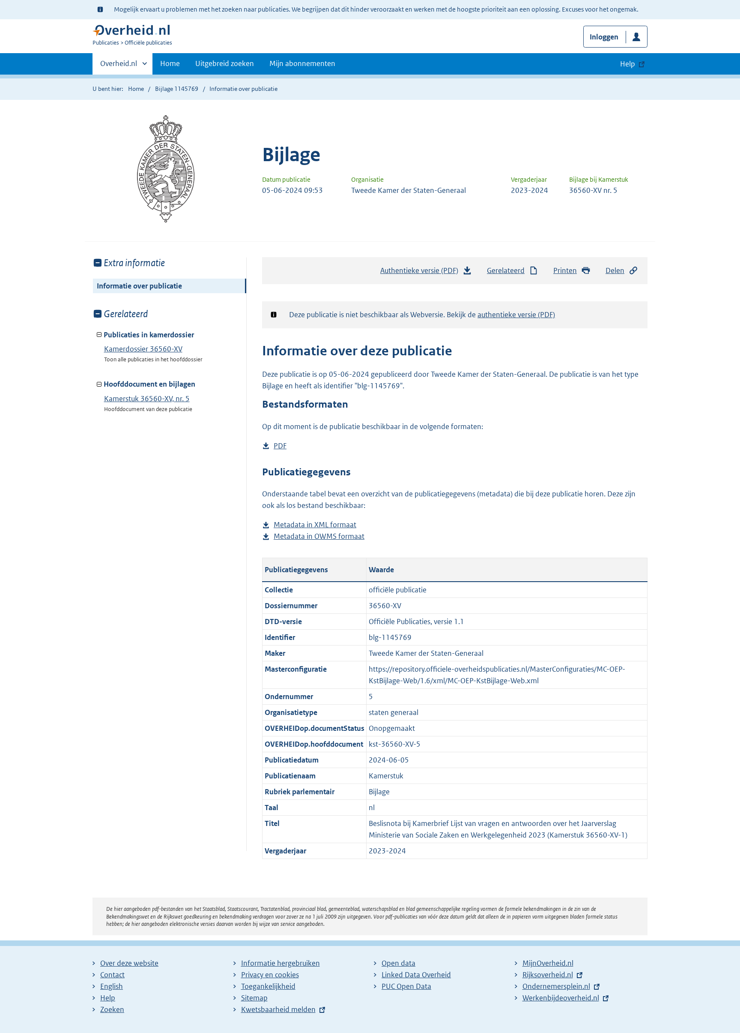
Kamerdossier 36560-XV (143, 349)
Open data (398, 963)
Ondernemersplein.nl (556, 986)
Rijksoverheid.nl (547, 974)
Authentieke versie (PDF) (422, 273)
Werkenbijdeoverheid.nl (560, 998)
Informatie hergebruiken (280, 963)
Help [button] (627, 64)
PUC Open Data (406, 986)
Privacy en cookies (270, 974)
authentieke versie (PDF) (516, 314)
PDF (280, 446)
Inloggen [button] (604, 37)
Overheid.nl (118, 66)
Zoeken (112, 1009)
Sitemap (254, 998)
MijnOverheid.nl (547, 963)
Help (107, 998)
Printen (565, 270)
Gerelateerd (506, 270)
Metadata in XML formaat (315, 525)
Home (170, 63)
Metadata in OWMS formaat (319, 537)
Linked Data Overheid (416, 974)
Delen (615, 270)
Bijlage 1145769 (176, 89)
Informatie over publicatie (139, 286)
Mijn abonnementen (302, 63)
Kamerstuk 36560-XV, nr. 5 (147, 398)
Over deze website (129, 963)
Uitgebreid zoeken (224, 63)
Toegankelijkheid (268, 986)
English (111, 986)
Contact (112, 974)
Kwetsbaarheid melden (278, 1009)
